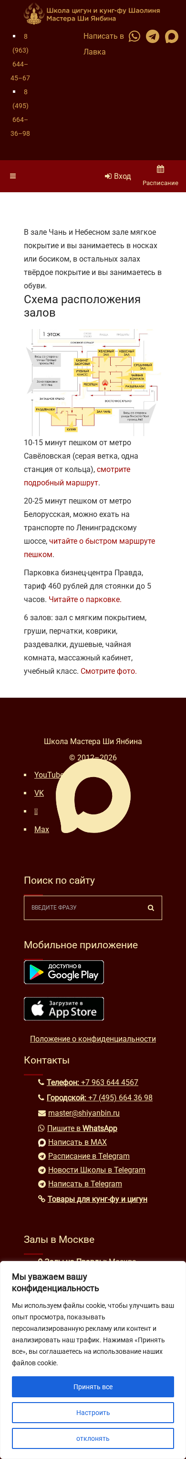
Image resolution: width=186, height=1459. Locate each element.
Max (41, 829)
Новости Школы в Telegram (96, 1169)
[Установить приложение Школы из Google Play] (64, 981)
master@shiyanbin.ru (84, 1113)
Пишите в (82, 1128)
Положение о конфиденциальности (93, 1038)
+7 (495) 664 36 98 (120, 1097)
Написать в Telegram (85, 1183)
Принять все (93, 1387)
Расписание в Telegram (89, 1156)
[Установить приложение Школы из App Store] (64, 1017)
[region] (93, 1360)
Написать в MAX (77, 1142)
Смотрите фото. (109, 671)
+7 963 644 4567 (109, 1082)
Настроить (93, 1412)
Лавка (94, 51)
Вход (122, 176)
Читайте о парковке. (85, 599)
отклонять (93, 1438)
